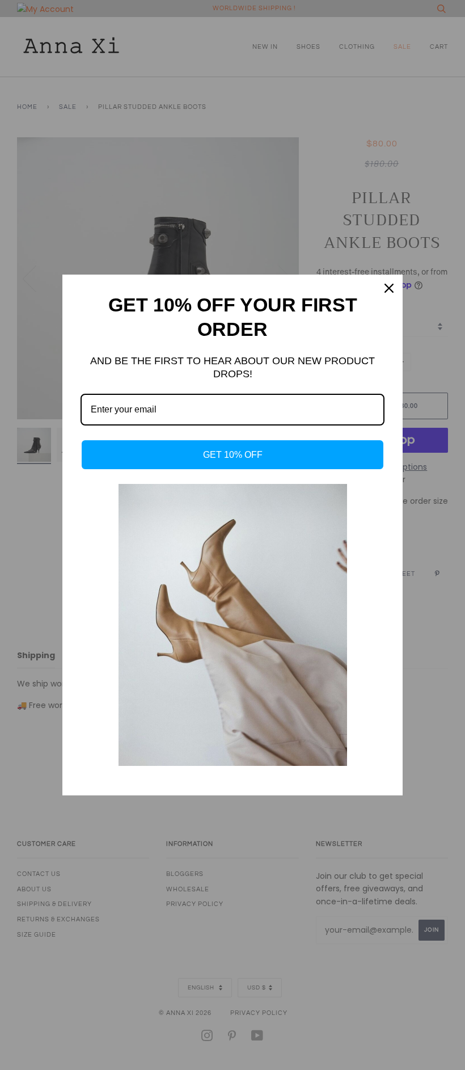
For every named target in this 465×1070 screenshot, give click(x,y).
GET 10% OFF (233, 455)
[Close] (389, 288)
